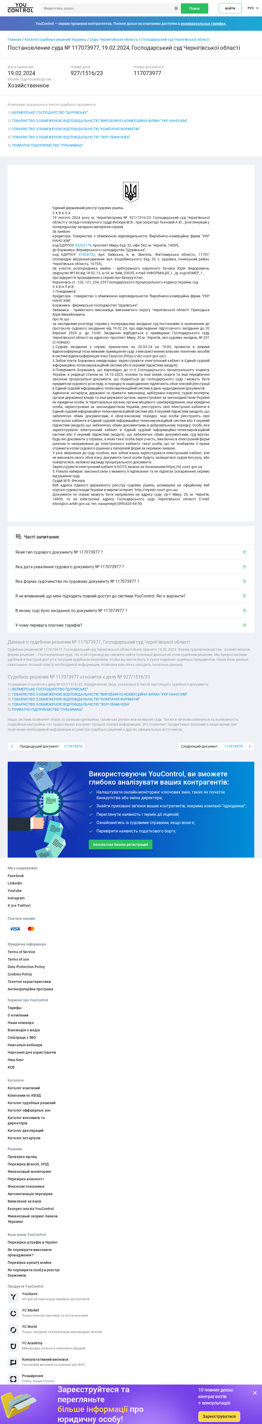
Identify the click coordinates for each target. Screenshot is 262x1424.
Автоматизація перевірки (30, 1194)
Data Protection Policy (26, 967)
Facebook (16, 876)
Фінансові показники (26, 1186)
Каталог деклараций (26, 1130)
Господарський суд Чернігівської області (175, 39)
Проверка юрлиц (22, 1157)
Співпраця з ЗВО (22, 1037)
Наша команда (21, 1023)
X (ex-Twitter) (19, 905)
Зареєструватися (219, 1416)
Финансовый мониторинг (29, 1171)
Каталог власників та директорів (26, 1120)
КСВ (11, 1067)
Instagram (16, 898)
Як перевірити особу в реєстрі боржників (34, 1272)
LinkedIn (15, 883)
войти (230, 8)
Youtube (15, 891)
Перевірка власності (26, 1179)
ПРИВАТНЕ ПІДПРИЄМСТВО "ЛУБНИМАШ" (47, 145)
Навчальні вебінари (25, 1045)
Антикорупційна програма (30, 989)
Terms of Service (21, 952)
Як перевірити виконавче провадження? (30, 1252)
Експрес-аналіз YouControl (31, 1209)
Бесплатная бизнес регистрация (120, 844)
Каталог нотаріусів (24, 1138)
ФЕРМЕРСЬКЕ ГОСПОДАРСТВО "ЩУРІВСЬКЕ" (50, 112)
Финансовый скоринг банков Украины (33, 1219)
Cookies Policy (20, 974)
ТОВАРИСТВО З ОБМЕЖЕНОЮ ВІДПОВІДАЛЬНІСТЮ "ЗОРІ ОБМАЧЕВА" (71, 137)
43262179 (83, 245)
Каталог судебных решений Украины (55, 39)
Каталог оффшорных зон (29, 1110)
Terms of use (18, 959)
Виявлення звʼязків (24, 1201)
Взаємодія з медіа (24, 1030)
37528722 (87, 254)
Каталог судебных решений (32, 1103)
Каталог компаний (24, 1088)
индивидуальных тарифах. (203, 24)
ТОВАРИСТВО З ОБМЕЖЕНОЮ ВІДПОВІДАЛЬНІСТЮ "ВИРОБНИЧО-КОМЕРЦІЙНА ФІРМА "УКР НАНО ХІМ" (99, 121)
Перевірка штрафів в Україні (33, 1242)
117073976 (73, 746)
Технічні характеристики (29, 982)
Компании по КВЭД (24, 1095)
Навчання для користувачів (32, 1052)
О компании (18, 1015)
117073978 (233, 746)
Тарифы (14, 1008)
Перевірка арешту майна (29, 1262)
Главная (14, 39)
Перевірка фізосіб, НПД (28, 1164)
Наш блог (16, 1060)
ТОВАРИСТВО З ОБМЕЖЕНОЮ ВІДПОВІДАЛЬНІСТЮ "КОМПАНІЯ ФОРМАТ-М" (76, 129)
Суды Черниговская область (114, 39)
